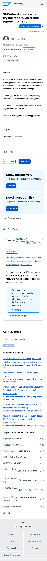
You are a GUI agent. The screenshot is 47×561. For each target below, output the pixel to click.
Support (35, 548)
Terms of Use (35, 534)
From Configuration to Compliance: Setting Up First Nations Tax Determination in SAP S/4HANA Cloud (23, 390)
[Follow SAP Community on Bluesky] (21, 527)
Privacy (12, 534)
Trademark (11, 548)
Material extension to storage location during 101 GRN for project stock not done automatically (22, 419)
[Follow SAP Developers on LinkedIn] (30, 527)
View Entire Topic (10, 229)
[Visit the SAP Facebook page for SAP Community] (17, 527)
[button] (25, 50)
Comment (24, 161)
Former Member (18, 39)
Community (18, 4)
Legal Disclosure (35, 541)
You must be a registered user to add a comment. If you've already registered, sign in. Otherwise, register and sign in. (22, 297)
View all (6, 513)
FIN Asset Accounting (11, 60)
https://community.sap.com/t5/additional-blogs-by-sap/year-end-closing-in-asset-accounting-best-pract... (23, 261)
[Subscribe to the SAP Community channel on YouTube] (26, 527)
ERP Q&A (8, 10)
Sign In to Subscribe (30, 26)
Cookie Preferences (12, 555)
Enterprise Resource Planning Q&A (20, 365)
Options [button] (42, 27)
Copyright (12, 541)
